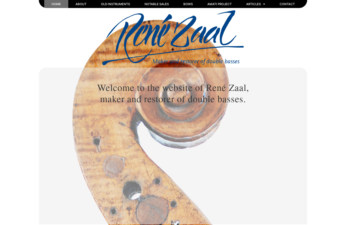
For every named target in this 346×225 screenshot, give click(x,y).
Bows (188, 4)
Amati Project (219, 4)
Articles (253, 4)
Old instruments (115, 4)
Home (56, 4)
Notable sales (157, 4)
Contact (287, 4)
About (81, 4)
